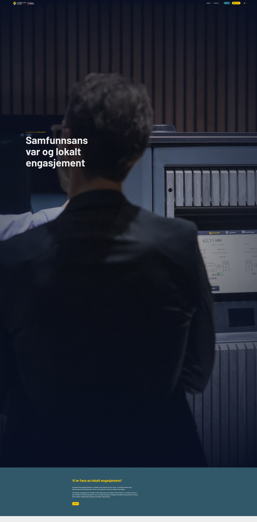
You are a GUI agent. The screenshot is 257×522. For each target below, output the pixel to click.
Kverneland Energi (31, 132)
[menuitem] (209, 3)
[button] (245, 3)
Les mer (76, 503)
